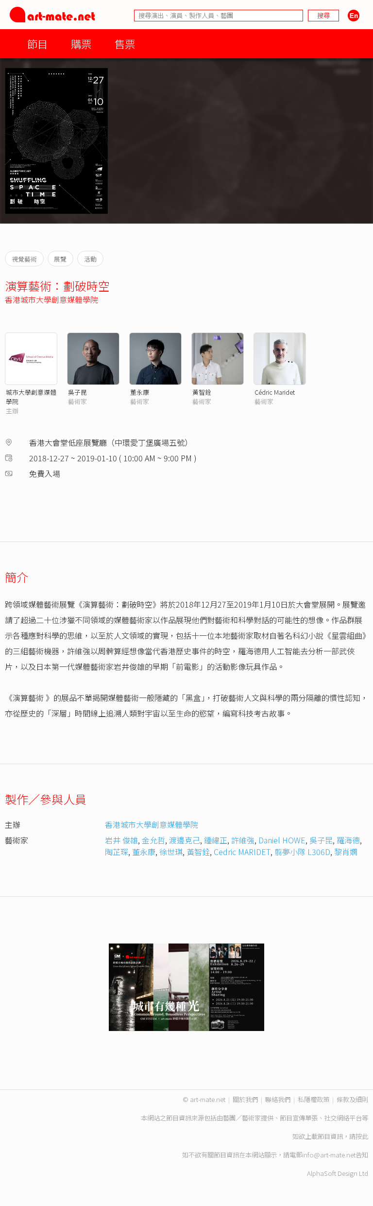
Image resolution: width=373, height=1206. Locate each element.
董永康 (139, 392)
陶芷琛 (116, 851)
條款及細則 (352, 1099)
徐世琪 (171, 851)
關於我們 (245, 1099)
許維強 (242, 840)
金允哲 (153, 840)
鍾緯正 (215, 840)
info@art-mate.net (329, 1154)
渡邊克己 (184, 840)
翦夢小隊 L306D (302, 851)
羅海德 (348, 840)
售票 (125, 43)
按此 (362, 1136)
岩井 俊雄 (121, 840)
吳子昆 (77, 392)
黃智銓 (201, 392)
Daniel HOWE (281, 840)
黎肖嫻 (345, 851)
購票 (81, 43)
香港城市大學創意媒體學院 (51, 299)
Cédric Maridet (274, 392)
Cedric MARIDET (242, 851)
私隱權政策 (313, 1099)
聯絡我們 (277, 1099)
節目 (37, 43)
